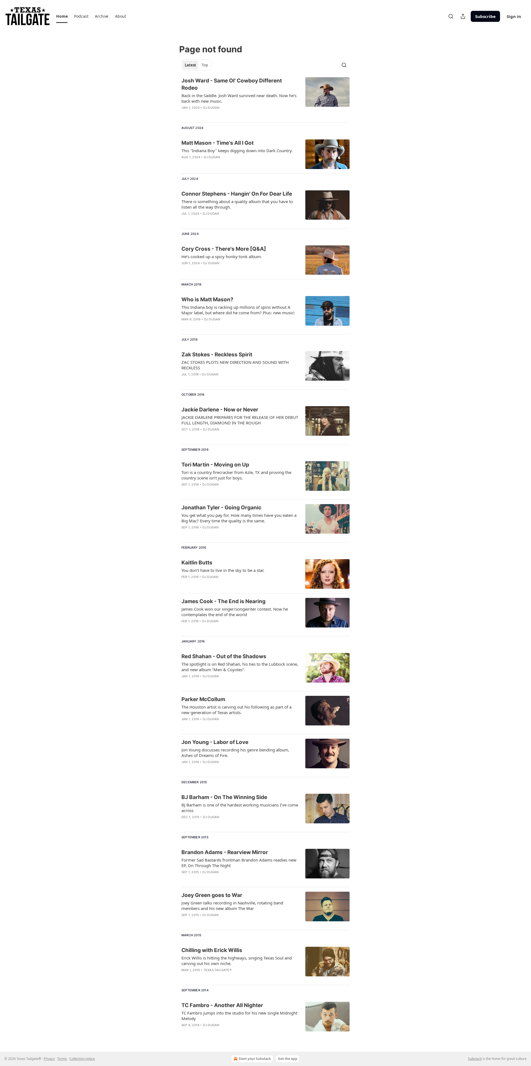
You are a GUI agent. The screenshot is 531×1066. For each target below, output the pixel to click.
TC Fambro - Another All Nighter (222, 1005)
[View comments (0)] (221, 114)
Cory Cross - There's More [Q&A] (223, 249)
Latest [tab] (190, 65)
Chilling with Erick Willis (211, 950)
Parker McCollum (203, 699)
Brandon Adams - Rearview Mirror (224, 852)
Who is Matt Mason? (207, 299)
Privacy (49, 1058)
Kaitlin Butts (196, 562)
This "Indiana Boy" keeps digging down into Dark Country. (237, 150)
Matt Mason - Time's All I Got (217, 143)
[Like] (185, 114)
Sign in (514, 16)
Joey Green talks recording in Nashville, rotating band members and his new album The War (232, 905)
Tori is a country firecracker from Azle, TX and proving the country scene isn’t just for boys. (236, 475)
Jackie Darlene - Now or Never (219, 409)
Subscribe (485, 16)
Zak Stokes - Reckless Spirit (216, 354)
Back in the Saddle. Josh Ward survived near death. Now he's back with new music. (238, 98)
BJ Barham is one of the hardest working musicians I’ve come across (239, 807)
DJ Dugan (211, 108)
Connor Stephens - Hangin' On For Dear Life (236, 194)
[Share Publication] (462, 16)
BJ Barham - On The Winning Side (224, 797)
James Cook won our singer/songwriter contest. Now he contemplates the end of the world (234, 611)
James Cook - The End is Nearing (223, 601)
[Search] (450, 16)
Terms (62, 1058)
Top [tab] (205, 65)
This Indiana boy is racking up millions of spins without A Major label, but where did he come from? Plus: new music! (238, 309)
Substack (475, 1058)
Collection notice (82, 1058)
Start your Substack (255, 1058)
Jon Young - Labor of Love (214, 742)
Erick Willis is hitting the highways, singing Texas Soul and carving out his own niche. (236, 960)
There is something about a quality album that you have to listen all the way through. (237, 204)
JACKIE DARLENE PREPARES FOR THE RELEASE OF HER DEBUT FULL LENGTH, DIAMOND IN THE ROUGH (239, 420)
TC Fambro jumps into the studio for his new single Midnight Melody (239, 1015)
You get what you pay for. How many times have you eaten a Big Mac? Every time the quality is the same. (238, 517)
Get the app (287, 1058)
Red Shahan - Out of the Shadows (223, 656)
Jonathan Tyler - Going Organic (221, 507)
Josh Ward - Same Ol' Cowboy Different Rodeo (231, 84)
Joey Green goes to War (211, 895)
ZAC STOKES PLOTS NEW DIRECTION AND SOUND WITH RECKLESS (235, 364)
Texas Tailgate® (217, 970)
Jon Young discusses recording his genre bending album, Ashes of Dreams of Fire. (235, 752)
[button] (62, 16)
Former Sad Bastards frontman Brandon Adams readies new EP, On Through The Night (238, 862)
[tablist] (196, 65)
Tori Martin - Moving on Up (215, 464)
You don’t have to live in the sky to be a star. (222, 570)
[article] (265, 97)
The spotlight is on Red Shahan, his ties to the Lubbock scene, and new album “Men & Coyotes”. (239, 666)
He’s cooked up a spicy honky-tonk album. (221, 256)
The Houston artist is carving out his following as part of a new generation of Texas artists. (236, 709)
